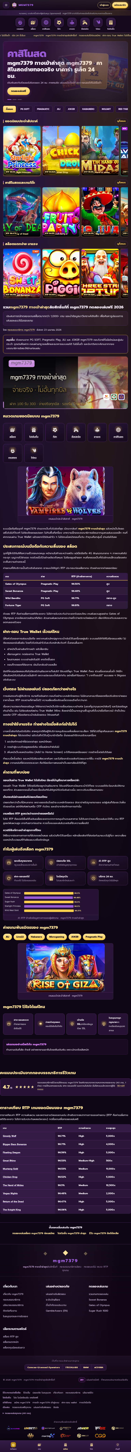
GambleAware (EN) (57, 1311)
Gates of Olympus (99, 1305)
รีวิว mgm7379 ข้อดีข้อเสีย (104, 1233)
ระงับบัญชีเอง (53, 1300)
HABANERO (88, 109)
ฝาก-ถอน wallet (69, 1402)
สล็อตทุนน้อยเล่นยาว (14, 1347)
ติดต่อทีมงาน (10, 1311)
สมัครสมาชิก (120, 5)
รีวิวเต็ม (26, 1392)
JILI (58, 109)
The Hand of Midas (13, 1185)
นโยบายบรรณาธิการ (13, 1305)
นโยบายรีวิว (88, 1392)
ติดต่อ (56, 1407)
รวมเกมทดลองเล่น (98, 1294)
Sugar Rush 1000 (98, 1311)
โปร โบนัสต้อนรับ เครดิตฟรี (26, 1397)
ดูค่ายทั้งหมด (18, 84)
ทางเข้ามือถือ (85, 1402)
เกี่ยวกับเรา (58, 1392)
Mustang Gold (10, 1168)
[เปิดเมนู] (6, 5)
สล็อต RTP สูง (10, 1336)
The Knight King (12, 1209)
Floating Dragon (11, 1152)
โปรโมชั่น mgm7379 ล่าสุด (72, 1233)
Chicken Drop (10, 1177)
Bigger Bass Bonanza (15, 1144)
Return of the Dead (13, 1201)
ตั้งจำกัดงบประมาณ (56, 1305)
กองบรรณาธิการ (11, 1300)
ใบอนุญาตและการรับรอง (15, 1316)
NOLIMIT (106, 109)
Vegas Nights (10, 1193)
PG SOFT (25, 109)
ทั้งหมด (9, 109)
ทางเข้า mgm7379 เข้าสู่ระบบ (46, 1402)
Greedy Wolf (9, 1136)
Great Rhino (9, 1160)
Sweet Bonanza (98, 1300)
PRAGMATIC (43, 109)
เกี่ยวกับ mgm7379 (13, 1294)
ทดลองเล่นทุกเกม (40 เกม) (18, 1413)
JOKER (71, 109)
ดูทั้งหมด (121, 121)
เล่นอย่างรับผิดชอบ (56, 1294)
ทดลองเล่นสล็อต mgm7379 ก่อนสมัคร (33, 1233)
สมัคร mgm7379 (22, 1402)
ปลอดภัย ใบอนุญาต (42, 1392)
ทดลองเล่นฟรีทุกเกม (21, 1407)
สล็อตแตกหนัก (11, 1342)
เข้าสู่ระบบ (104, 5)
